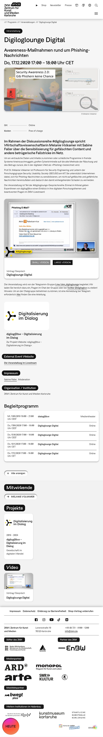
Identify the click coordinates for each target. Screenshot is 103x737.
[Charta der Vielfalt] (69, 727)
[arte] (18, 677)
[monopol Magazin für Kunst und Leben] (48, 667)
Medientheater (88, 416)
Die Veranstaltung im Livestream (20, 363)
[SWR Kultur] (46, 677)
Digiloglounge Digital (48, 425)
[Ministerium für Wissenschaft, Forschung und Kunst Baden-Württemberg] (18, 648)
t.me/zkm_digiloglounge (67, 284)
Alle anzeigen (18, 473)
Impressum (15, 611)
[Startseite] (15, 9)
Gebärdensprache (83, 5)
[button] (51, 89)
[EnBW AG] (71, 648)
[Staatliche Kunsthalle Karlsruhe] (78, 715)
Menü (96, 14)
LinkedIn (66, 620)
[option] (19, 536)
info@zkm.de (71, 631)
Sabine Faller (10, 379)
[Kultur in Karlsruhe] (64, 677)
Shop (43, 5)
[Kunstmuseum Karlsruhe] (51, 715)
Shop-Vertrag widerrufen (80, 611)
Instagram (44, 620)
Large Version (62, 262)
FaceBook (36, 620)
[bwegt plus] (14, 696)
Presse (68, 5)
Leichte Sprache (76, 5)
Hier (19, 294)
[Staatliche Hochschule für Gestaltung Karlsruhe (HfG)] (18, 715)
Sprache (89, 5)
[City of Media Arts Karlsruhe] (93, 727)
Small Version (40, 262)
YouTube (51, 620)
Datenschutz (29, 611)
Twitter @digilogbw (77, 287)
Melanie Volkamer (22, 496)
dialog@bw (43, 416)
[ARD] (16, 667)
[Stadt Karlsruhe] (42, 648)
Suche (96, 5)
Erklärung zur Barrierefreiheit (52, 611)
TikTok (59, 620)
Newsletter (55, 5)
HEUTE (10, 726)
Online (32, 125)
